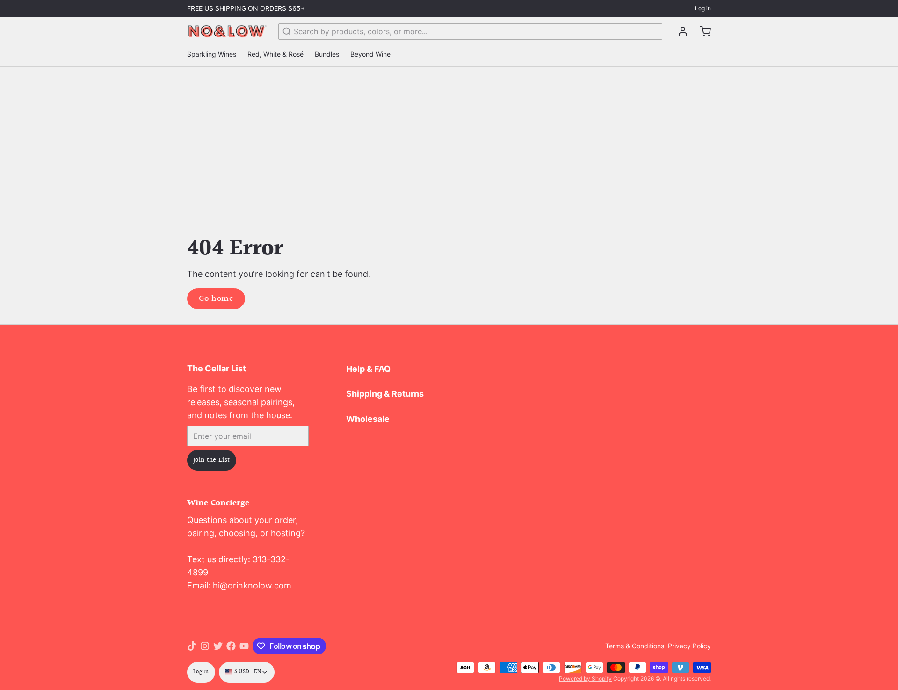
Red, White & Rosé (275, 54)
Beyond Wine (370, 54)
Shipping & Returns (385, 394)
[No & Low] (227, 31)
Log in (703, 8)
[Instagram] (205, 646)
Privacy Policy (689, 646)
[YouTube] (244, 646)
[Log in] (679, 31)
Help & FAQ (368, 369)
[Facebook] (231, 646)
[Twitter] (218, 646)
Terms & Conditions (634, 646)
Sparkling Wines (211, 54)
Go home (216, 298)
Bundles (327, 54)
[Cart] (701, 31)
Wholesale (368, 419)
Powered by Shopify (585, 678)
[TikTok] (191, 646)
